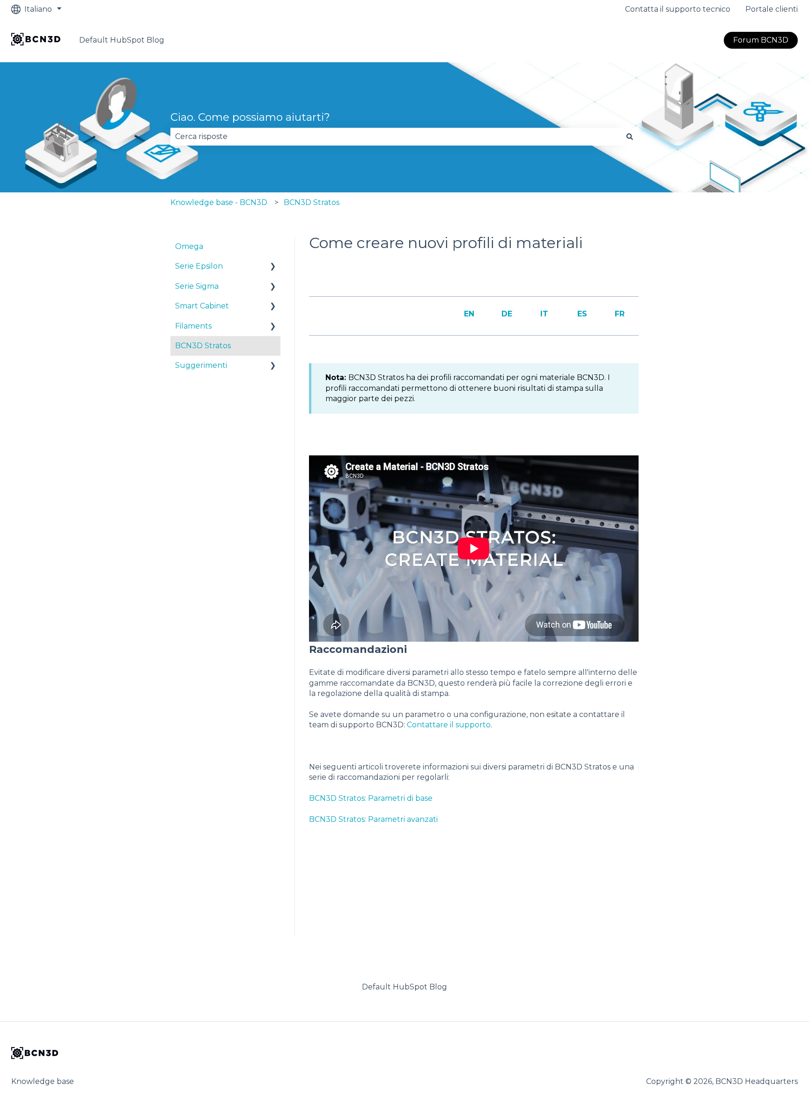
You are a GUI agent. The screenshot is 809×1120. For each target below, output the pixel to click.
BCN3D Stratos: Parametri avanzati (373, 819)
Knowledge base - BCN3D (218, 202)
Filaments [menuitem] (193, 326)
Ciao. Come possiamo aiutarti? (250, 117)
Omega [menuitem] (189, 246)
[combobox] (395, 137)
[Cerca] (630, 137)
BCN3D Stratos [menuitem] (203, 345)
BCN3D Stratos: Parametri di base (371, 798)
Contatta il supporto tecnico (677, 9)
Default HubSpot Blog (121, 40)
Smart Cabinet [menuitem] (202, 305)
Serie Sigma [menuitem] (197, 286)
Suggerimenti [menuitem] (201, 365)
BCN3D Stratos (311, 202)
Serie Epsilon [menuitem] (199, 266)
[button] (272, 267)
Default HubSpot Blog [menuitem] (404, 986)
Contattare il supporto (449, 724)
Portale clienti (771, 9)
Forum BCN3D (760, 40)
